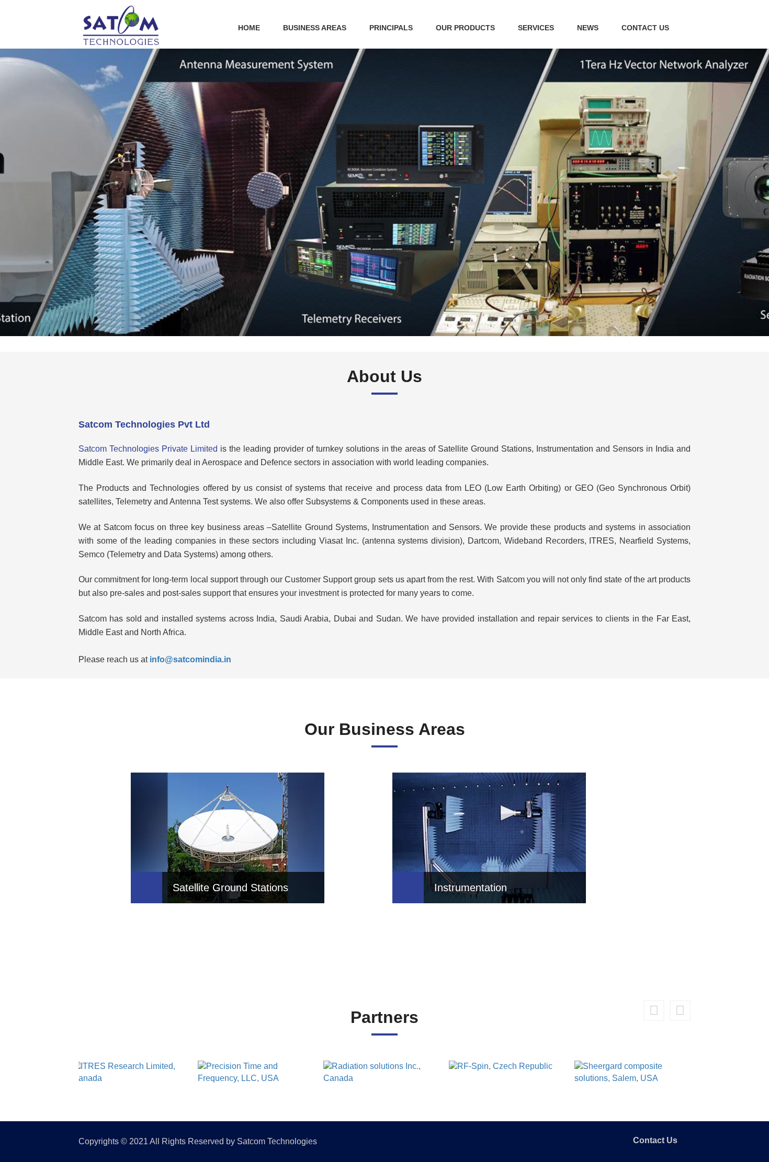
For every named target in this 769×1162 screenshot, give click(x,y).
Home (249, 28)
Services (536, 28)
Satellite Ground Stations (230, 887)
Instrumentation (470, 887)
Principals (391, 28)
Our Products (465, 28)
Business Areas (314, 28)
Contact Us (645, 28)
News (587, 28)
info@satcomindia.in (190, 659)
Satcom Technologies (277, 1141)
